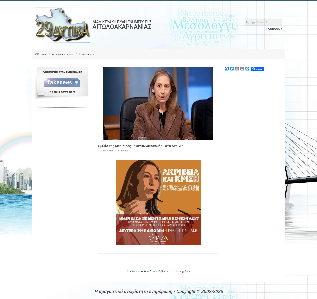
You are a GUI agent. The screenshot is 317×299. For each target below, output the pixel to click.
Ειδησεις (125, 150)
